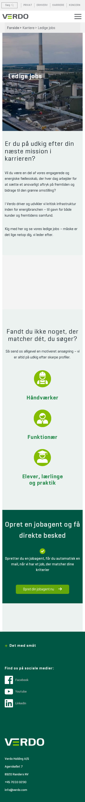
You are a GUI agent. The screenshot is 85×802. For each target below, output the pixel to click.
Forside (13, 28)
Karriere (28, 28)
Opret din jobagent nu (38, 589)
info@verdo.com (16, 790)
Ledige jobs (46, 28)
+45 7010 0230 (15, 782)
